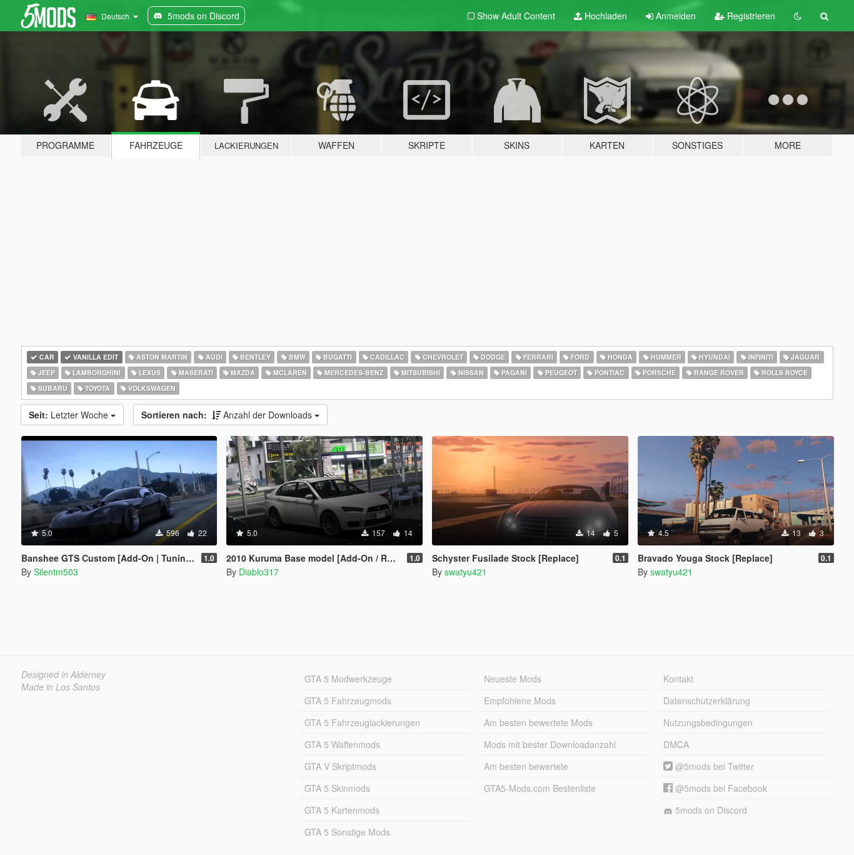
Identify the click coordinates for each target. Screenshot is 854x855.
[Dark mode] (798, 15)
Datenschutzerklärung (706, 700)
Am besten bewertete (526, 766)
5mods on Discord (710, 810)
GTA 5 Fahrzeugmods (347, 700)
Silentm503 (56, 571)
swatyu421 (466, 571)
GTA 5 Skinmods (337, 788)
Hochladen (604, 15)
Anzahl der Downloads (227, 414)
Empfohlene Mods (520, 700)
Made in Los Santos (60, 686)
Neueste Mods (512, 678)
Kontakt (678, 678)
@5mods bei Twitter (713, 766)
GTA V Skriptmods (340, 766)
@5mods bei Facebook (720, 788)
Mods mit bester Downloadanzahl (550, 744)
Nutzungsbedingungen (708, 722)
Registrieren (750, 15)
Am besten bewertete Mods (538, 722)
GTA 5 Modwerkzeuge (348, 678)
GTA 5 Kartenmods (341, 810)
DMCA (676, 744)
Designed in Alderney (63, 674)
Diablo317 (259, 571)
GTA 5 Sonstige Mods (347, 832)
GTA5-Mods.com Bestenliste (540, 788)
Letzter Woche (70, 414)
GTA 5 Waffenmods (342, 744)
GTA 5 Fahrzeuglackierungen (362, 722)
